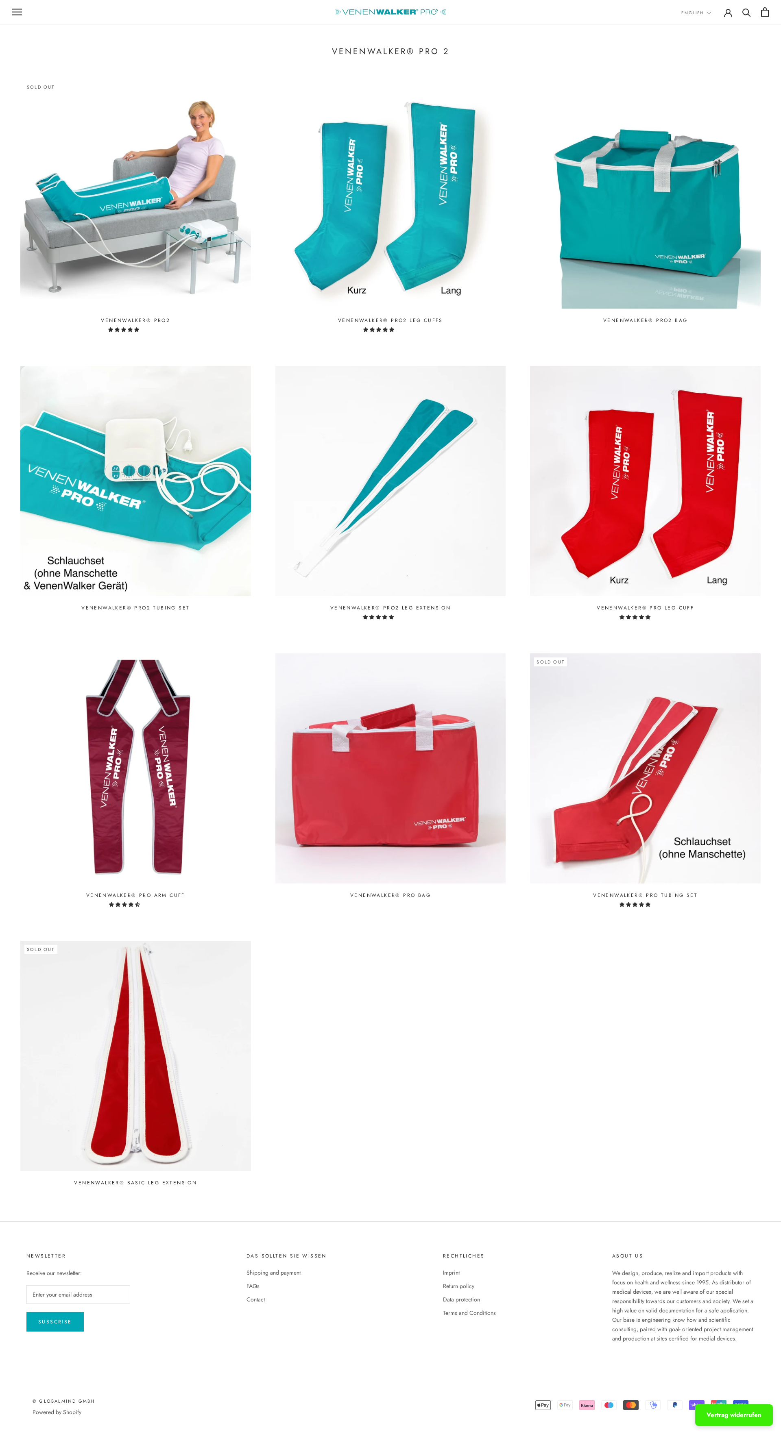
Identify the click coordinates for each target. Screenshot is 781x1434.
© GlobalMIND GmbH (64, 1401)
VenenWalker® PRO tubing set (645, 895)
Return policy (458, 1286)
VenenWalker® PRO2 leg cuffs (390, 320)
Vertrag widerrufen (734, 1414)
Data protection (461, 1299)
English (692, 13)
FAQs (253, 1286)
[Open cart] (765, 12)
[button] (124, 329)
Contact (256, 1299)
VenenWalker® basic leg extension (135, 1182)
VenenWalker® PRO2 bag (645, 320)
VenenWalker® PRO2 (135, 320)
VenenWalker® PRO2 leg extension (390, 607)
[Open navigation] (17, 12)
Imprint (451, 1273)
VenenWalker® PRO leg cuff (645, 607)
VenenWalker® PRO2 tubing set (135, 607)
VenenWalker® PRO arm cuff (135, 895)
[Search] (746, 12)
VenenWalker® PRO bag (390, 895)
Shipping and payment (274, 1273)
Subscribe (55, 1321)
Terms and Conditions (469, 1313)
